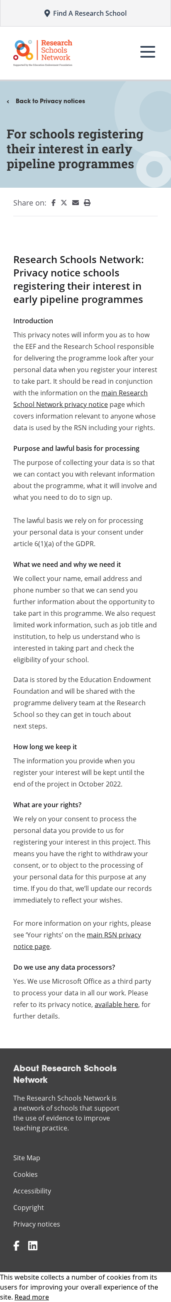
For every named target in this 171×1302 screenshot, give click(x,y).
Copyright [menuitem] (28, 1207)
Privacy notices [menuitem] (36, 1224)
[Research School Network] (42, 53)
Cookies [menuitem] (25, 1174)
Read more (32, 1297)
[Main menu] (148, 52)
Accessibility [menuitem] (32, 1191)
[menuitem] (51, 203)
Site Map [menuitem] (26, 1157)
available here (116, 1004)
